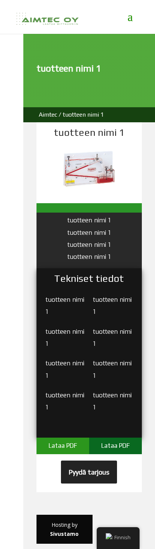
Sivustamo (64, 533)
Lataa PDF (63, 445)
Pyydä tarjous (88, 472)
